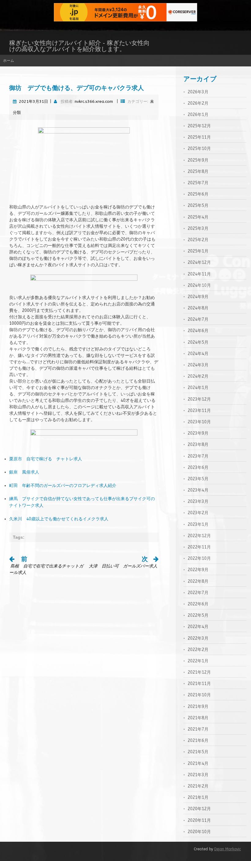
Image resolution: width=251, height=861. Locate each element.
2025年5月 (198, 205)
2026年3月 (198, 92)
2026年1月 (198, 114)
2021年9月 (198, 706)
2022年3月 (198, 638)
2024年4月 (198, 353)
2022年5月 (198, 615)
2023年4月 (198, 490)
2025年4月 (198, 217)
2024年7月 (198, 319)
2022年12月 (199, 535)
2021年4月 (198, 763)
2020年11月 (199, 820)
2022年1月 (198, 661)
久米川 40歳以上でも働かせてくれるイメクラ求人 (58, 519)
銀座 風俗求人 (24, 472)
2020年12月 (199, 808)
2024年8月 (198, 308)
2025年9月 (198, 160)
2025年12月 (199, 126)
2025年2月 (198, 239)
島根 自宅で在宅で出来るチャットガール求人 (46, 566)
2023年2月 (198, 512)
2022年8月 (198, 581)
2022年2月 (198, 649)
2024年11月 (199, 274)
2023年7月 (198, 456)
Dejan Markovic (227, 849)
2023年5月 (198, 478)
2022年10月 (199, 558)
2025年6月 (198, 194)
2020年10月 (199, 831)
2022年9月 (198, 569)
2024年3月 (198, 365)
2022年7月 (198, 592)
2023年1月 (198, 524)
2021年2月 (198, 786)
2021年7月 (198, 729)
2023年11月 (199, 410)
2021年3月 (198, 774)
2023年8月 (198, 444)
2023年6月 (198, 467)
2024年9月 (198, 296)
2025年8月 (198, 171)
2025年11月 (199, 137)
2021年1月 (198, 797)
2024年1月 (198, 387)
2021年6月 (198, 740)
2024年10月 (199, 285)
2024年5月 (198, 342)
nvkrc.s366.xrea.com (94, 101)
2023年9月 (198, 433)
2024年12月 (199, 262)
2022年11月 (199, 547)
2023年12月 (199, 399)
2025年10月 (199, 148)
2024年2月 (198, 376)
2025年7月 (198, 182)
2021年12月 (199, 672)
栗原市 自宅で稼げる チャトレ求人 (45, 459)
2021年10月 (199, 695)
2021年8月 (198, 718)
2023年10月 (199, 422)
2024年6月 (198, 330)
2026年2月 (198, 103)
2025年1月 (198, 251)
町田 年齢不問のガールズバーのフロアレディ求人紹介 (62, 485)
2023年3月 (198, 501)
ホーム (8, 60)
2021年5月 (198, 751)
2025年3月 (198, 228)
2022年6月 (198, 604)
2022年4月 (198, 626)
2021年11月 (199, 683)
